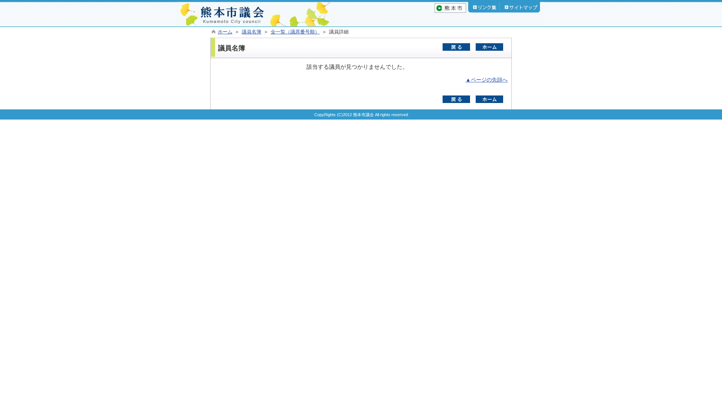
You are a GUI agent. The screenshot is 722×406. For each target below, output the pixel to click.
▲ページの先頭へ (487, 80)
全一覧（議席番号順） (295, 32)
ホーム (225, 32)
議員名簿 (251, 32)
